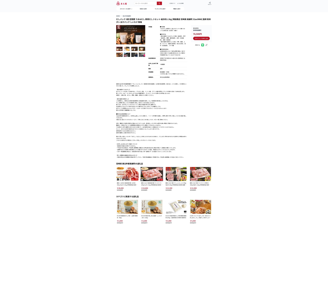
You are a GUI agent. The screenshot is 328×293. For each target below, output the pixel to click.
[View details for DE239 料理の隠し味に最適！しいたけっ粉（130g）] (152, 207)
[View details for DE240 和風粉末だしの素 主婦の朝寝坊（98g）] (127, 207)
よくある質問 (180, 3)
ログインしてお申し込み (201, 38)
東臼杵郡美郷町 (127, 16)
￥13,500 (169, 188)
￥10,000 (144, 188)
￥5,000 (193, 221)
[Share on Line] (202, 45)
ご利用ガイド (172, 3)
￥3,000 (168, 221)
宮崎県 (118, 16)
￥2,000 (120, 221)
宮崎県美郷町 (197, 30)
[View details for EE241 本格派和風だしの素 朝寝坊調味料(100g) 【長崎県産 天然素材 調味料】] (176, 207)
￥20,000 (120, 188)
